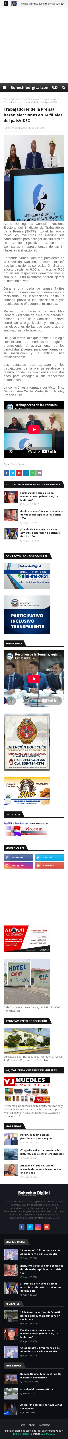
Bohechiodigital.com (16, 127)
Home (22, 1424)
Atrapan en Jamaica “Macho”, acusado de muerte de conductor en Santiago (40, 1169)
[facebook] (18, 857)
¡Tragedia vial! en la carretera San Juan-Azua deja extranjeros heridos (42, 1152)
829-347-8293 (48, 1433)
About (32, 1424)
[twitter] (50, 857)
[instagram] (18, 865)
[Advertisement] (34, 45)
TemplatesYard (21, 1433)
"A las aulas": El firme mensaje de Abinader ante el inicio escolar (40, 1252)
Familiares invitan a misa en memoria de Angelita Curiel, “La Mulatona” (39, 496)
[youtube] (50, 865)
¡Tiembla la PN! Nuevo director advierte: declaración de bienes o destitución (40, 533)
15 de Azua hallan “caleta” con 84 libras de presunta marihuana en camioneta (40, 1315)
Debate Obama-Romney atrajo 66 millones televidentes (40, 1375)
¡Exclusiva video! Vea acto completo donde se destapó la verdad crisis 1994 (41, 514)
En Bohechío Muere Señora (36, 1389)
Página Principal (12, 99)
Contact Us (44, 1424)
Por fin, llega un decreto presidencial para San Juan (36, 1136)
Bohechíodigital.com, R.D (34, 87)
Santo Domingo (30, 99)
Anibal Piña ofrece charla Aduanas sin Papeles (41, 1406)
